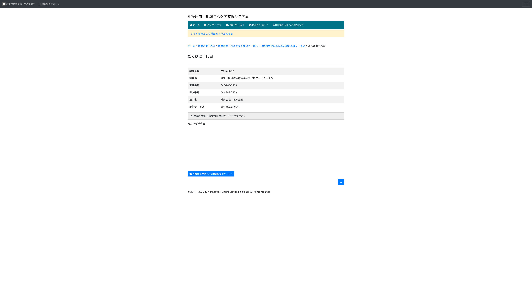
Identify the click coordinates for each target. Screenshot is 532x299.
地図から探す (258, 25)
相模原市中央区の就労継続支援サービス (282, 45)
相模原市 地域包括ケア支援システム (218, 16)
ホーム (196, 24)
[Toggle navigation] (526, 4)
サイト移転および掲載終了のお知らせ (212, 33)
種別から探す (237, 25)
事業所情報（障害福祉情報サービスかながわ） (219, 116)
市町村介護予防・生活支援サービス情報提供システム (32, 3)
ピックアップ (214, 25)
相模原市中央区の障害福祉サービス (238, 45)
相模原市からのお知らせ (290, 25)
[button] (341, 182)
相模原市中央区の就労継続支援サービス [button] (212, 173)
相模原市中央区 (206, 45)
